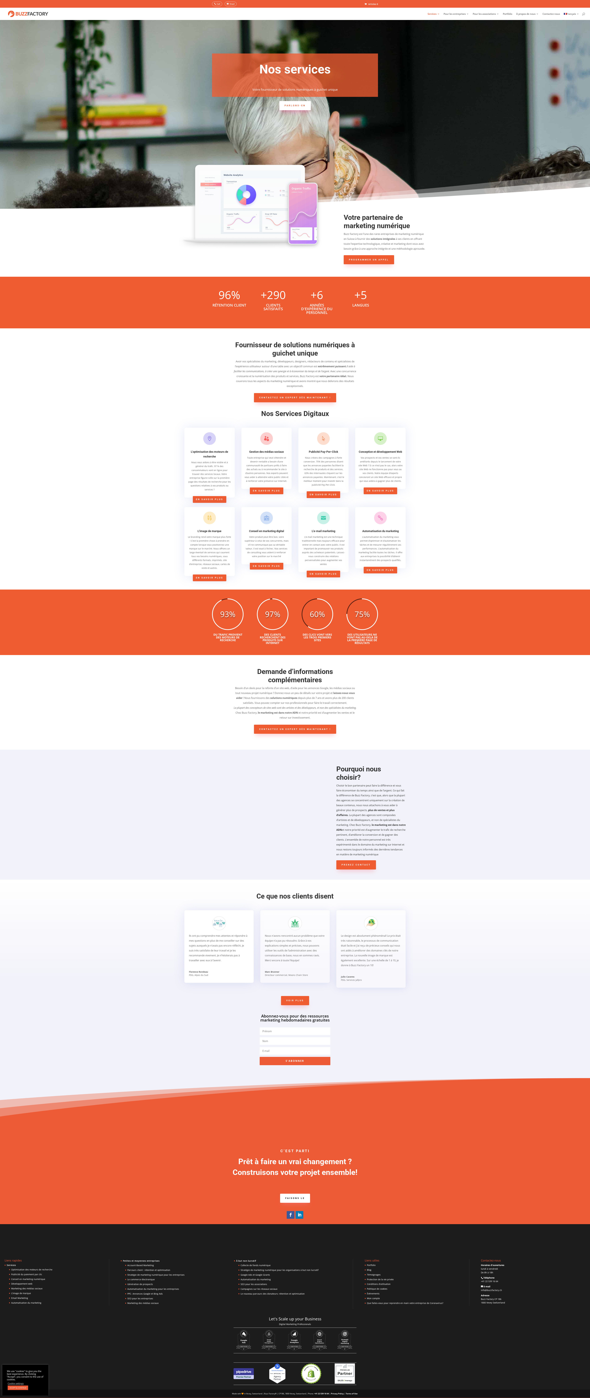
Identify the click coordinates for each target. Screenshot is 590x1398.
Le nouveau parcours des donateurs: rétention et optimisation (273, 1293)
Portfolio (507, 14)
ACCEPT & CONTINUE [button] (18, 1388)
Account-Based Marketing (140, 1265)
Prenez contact (356, 864)
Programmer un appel (369, 259)
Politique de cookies (377, 1288)
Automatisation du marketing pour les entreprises (153, 1288)
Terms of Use (352, 1393)
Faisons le (295, 1198)
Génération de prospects (140, 1284)
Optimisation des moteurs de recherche (31, 1269)
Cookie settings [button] (16, 1383)
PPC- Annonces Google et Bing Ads (145, 1293)
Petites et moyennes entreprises (141, 1260)
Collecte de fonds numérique (256, 1265)
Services (432, 14)
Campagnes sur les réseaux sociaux (259, 1288)
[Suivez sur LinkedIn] (299, 1215)
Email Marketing (19, 1298)
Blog (369, 1269)
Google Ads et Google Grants (255, 1274)
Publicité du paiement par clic (26, 1274)
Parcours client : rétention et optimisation (148, 1270)
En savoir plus (209, 499)
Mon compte (373, 1298)
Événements (373, 1293)
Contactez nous (551, 14)
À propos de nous (525, 14)
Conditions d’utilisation (379, 1284)
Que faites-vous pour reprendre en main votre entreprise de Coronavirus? (405, 1303)
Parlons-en (295, 105)
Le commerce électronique (141, 1279)
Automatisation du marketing (26, 1302)
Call (218, 4)
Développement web (21, 1283)
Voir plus (295, 1000)
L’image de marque (21, 1293)
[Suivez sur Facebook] (290, 1215)
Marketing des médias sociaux (26, 1288)
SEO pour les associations (254, 1284)
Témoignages (374, 1274)
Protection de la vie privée (380, 1279)
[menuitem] (571, 16)
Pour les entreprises (455, 14)
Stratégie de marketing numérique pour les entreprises (156, 1274)
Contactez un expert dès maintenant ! (295, 397)
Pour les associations (484, 14)
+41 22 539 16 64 (489, 1281)
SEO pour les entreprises (140, 1298)
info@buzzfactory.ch (491, 1290)
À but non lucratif (246, 1260)
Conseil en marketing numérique (28, 1279)
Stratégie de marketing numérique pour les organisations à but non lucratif (280, 1270)
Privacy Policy (337, 1393)
